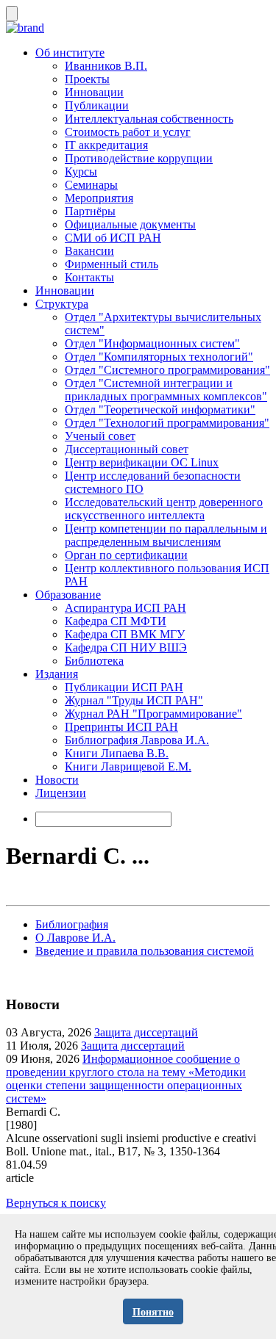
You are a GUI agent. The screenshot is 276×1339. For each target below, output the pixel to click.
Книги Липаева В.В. (117, 753)
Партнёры (90, 211)
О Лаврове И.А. (75, 937)
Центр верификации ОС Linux (142, 462)
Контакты (89, 277)
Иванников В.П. (106, 65)
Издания (56, 674)
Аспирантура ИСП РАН (125, 608)
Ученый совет (100, 436)
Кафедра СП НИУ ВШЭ (126, 647)
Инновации (94, 92)
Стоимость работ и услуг (128, 132)
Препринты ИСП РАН (121, 727)
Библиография (71, 924)
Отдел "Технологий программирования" (167, 422)
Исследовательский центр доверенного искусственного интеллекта (164, 508)
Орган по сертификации (126, 555)
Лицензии (60, 793)
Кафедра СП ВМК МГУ (125, 634)
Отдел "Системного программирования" (167, 370)
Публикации (97, 105)
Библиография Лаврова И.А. (137, 740)
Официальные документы (130, 224)
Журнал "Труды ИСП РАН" (134, 700)
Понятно (153, 1312)
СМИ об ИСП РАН (113, 237)
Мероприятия (99, 198)
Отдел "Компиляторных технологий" (159, 356)
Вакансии (89, 251)
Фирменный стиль (111, 264)
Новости (57, 779)
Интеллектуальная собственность (149, 118)
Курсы (81, 171)
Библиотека (94, 660)
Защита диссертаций (146, 1032)
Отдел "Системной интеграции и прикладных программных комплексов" (166, 390)
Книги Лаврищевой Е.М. (128, 766)
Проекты (87, 79)
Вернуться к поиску (56, 1203)
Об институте (70, 52)
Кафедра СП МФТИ (115, 621)
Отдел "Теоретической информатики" (160, 409)
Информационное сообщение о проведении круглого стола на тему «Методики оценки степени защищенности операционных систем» (126, 1079)
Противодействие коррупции (139, 158)
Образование (68, 594)
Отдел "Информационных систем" (152, 343)
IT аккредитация (106, 145)
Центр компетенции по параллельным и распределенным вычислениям (166, 535)
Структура (61, 303)
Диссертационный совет (126, 449)
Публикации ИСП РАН (124, 687)
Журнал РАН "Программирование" (153, 713)
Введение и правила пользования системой (144, 951)
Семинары (91, 184)
